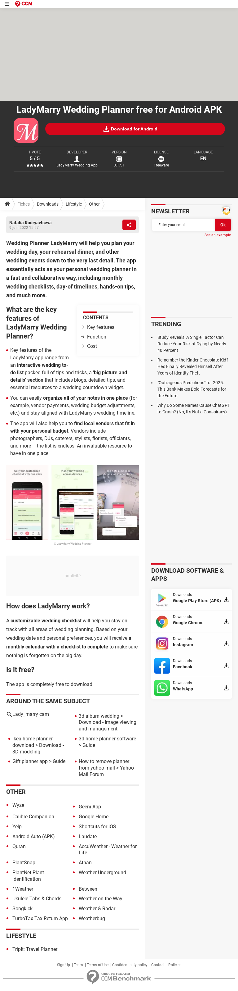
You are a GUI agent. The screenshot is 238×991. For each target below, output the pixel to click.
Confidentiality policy (130, 965)
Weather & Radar (97, 908)
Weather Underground (102, 872)
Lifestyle (74, 204)
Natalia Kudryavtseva (30, 222)
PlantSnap (23, 863)
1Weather (22, 889)
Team (78, 965)
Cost (92, 346)
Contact (158, 965)
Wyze (18, 805)
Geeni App (90, 807)
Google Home (93, 817)
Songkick (22, 908)
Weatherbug (92, 918)
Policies (174, 965)
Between (88, 889)
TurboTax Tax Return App (40, 918)
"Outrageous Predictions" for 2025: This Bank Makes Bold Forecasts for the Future (191, 389)
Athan (85, 863)
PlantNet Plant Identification (28, 876)
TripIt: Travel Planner (34, 949)
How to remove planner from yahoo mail (104, 764)
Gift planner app (30, 761)
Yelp (17, 827)
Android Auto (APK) (33, 836)
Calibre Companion (33, 817)
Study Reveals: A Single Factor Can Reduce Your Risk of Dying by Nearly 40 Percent (191, 344)
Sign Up (63, 965)
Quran (19, 846)
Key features (100, 327)
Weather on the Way (100, 899)
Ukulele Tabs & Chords (36, 899)
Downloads (48, 204)
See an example (218, 235)
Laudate (88, 836)
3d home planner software (107, 739)
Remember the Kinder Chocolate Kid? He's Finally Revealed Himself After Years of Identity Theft (192, 366)
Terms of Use (97, 965)
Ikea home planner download (32, 742)
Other (94, 204)
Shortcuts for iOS (97, 827)
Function (96, 337)
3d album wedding (99, 716)
